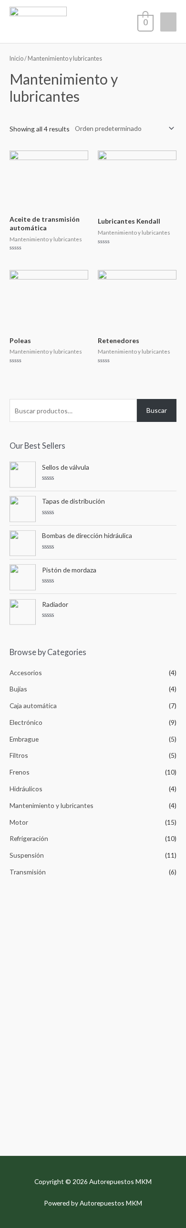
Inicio (16, 58)
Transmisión (28, 872)
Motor (19, 822)
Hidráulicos (26, 789)
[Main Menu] (168, 22)
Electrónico (26, 722)
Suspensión (27, 855)
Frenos (20, 772)
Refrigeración (29, 838)
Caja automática (33, 705)
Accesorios (26, 672)
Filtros (19, 755)
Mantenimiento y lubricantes (51, 805)
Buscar (156, 410)
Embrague (24, 739)
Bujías (18, 689)
